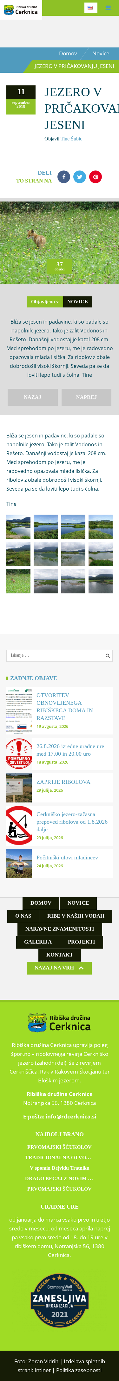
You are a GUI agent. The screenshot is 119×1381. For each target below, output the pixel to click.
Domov (68, 53)
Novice (100, 53)
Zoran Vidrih (43, 1361)
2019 (21, 106)
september (21, 102)
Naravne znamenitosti (59, 929)
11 (21, 91)
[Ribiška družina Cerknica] (21, 11)
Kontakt (59, 955)
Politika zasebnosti (79, 1370)
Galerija (38, 942)
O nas (23, 916)
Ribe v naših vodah (75, 916)
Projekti (81, 942)
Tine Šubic (71, 138)
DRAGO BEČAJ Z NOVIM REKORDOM (59, 1178)
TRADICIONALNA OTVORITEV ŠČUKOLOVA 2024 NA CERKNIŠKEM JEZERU (59, 1157)
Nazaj (32, 397)
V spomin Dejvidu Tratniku (59, 1168)
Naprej (86, 397)
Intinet (43, 1370)
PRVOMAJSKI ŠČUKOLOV (59, 1147)
